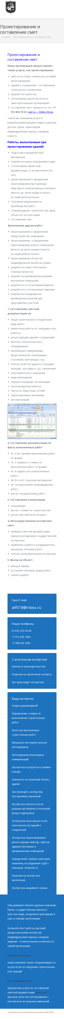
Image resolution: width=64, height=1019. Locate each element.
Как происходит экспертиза (28, 682)
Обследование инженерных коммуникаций (28, 757)
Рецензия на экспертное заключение (26, 878)
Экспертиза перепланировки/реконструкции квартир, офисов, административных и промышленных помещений (31, 844)
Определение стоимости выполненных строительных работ (28, 718)
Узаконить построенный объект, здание (31, 782)
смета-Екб (41, 992)
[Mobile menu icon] (57, 9)
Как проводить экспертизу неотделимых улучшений (27, 794)
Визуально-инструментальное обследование (29, 745)
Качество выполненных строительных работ (25, 732)
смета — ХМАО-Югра (40, 112)
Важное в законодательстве (28, 666)
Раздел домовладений (25, 705)
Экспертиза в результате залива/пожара (31, 769)
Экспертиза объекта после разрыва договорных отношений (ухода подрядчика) (31, 808)
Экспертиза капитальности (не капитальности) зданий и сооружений (29, 825)
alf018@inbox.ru (26, 607)
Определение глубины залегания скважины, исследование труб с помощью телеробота (31, 863)
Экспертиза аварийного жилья (29, 888)
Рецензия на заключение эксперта (32, 674)
